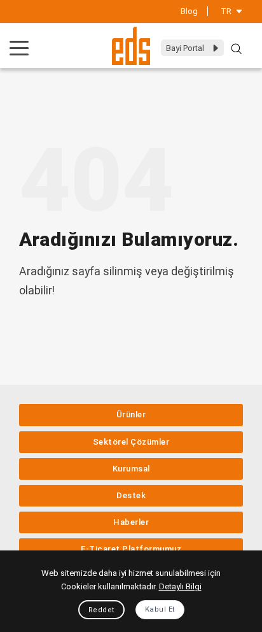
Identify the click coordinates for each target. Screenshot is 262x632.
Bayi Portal (185, 48)
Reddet (101, 610)
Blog (189, 11)
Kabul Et (160, 609)
